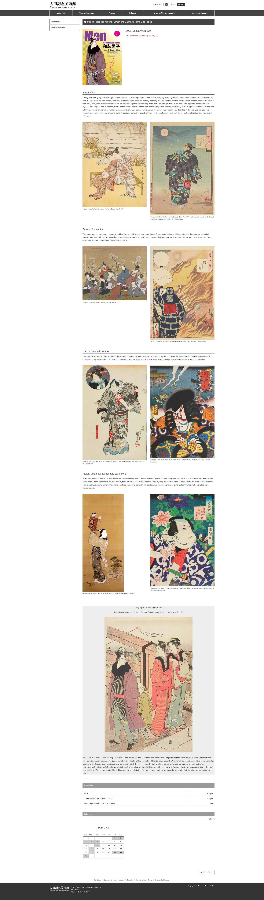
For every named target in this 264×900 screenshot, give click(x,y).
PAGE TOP (207, 872)
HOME (159, 4)
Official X (166, 4)
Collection (133, 13)
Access (112, 13)
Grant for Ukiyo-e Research (164, 13)
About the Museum (199, 13)
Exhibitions (61, 13)
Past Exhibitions (58, 27)
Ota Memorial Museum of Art (63, 5)
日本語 (173, 4)
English (180, 4)
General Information (87, 13)
